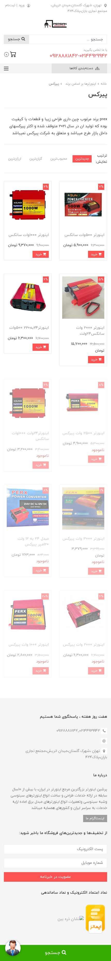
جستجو (14, 39)
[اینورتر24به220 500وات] (28, 297)
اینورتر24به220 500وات (29, 328)
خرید (94, 254)
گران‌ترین (35, 158)
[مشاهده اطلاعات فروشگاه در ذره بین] (71, 919)
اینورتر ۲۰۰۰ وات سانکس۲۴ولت (90, 331)
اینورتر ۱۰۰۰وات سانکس (29, 235)
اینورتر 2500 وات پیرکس (83, 433)
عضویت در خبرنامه (55, 877)
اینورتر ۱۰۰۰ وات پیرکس (29, 644)
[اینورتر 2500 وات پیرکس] (83, 402)
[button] (10, 54)
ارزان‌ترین (14, 158)
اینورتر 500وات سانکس (84, 235)
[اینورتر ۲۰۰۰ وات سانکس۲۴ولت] (83, 297)
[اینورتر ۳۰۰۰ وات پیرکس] (83, 508)
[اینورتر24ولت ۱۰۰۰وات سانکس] (28, 402)
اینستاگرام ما (95, 818)
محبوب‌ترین (58, 158)
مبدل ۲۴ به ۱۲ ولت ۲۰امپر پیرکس (33, 541)
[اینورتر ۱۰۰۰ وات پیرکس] (28, 614)
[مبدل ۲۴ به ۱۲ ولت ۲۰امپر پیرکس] (28, 508)
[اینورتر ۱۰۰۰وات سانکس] (28, 204)
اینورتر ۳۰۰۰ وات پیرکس (83, 539)
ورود (22, 5)
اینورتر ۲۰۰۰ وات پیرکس (83, 644)
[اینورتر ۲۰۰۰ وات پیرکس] (83, 614)
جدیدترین (82, 158)
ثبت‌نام (10, 5)
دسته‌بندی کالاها (82, 68)
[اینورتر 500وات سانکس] (83, 204)
